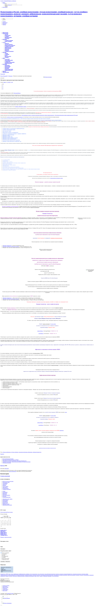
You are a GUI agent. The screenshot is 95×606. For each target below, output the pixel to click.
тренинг (41, 576)
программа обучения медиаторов (47, 575)
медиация (61, 574)
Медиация (7, 468)
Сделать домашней (4, 0)
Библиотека (5, 493)
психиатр (77, 575)
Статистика (5, 588)
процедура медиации (71, 575)
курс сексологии (41, 574)
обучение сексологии (36, 575)
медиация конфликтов (11, 575)
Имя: (6, 3)
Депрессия (5, 484)
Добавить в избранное (12, 0)
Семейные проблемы (7, 489)
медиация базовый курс (37, 452)
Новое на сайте (5, 587)
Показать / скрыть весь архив (5, 537)
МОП (7, 574)
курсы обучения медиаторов (49, 574)
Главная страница (6, 585)
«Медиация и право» (22, 106)
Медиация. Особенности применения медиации (11, 246)
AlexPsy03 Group (10, 593)
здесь (66, 412)
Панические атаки (6, 482)
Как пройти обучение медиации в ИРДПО (11, 459)
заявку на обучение (46, 415)
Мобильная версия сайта (7, 504)
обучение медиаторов (7, 452)
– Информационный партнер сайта (6, 570)
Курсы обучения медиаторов (8, 458)
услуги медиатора (55, 576)
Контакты (4, 23)
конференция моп (22, 574)
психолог (81, 575)
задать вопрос (53, 415)
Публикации (5, 492)
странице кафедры (53, 178)
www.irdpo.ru (62, 430)
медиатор (57, 574)
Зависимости (5, 487)
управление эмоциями (47, 576)
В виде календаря (3, 512)
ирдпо (12, 574)
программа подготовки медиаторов (25, 452)
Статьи (4, 491)
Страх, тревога (5, 486)
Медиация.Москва (17, 93)
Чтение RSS (2, 74)
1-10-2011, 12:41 (10, 82)
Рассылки (4, 496)
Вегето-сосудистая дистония (8, 481)
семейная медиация (21, 576)
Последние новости (6, 495)
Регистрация (5, 7)
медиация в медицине (77, 574)
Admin (4, 82)
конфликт (27, 574)
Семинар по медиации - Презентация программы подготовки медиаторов (16, 461)
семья (35, 576)
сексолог (10, 576)
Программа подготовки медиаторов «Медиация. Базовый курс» (15, 460)
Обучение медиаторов (7, 462)
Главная (4, 21)
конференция (15, 574)
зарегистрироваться (12, 471)
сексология (15, 576)
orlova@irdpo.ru (41, 333)
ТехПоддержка (5, 589)
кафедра (17, 106)
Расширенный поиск (6, 497)
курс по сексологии (33, 574)
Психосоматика (5, 488)
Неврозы (4, 485)
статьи (29, 150)
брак (9, 574)
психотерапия (86, 575)
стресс (38, 576)
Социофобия (5, 483)
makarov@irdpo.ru (40, 422)
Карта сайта (5, 590)
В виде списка (10, 512)
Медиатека (5, 494)
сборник (7, 576)
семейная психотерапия (29, 576)
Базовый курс (3, 574)
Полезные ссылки (6, 503)
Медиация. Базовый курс (7, 245)
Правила (4, 24)
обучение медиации (14, 452)
